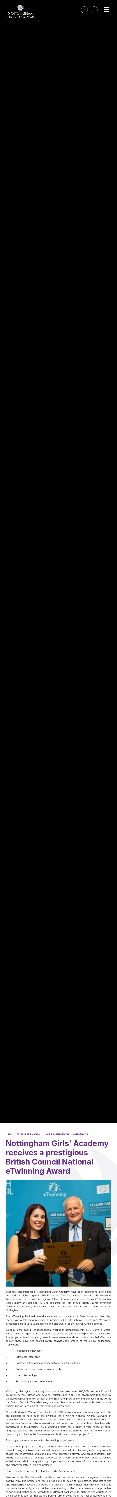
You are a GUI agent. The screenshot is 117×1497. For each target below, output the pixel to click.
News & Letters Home (56, 1134)
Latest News (80, 1134)
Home (9, 1134)
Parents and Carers (28, 1134)
